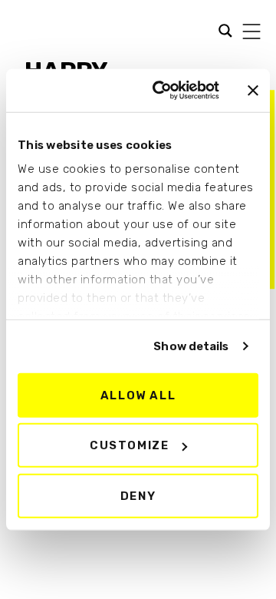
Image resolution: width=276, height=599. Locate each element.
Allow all (138, 395)
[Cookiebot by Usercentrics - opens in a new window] (161, 91)
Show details (190, 346)
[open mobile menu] (251, 31)
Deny (138, 495)
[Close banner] (253, 90)
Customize (129, 445)
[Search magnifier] (22, 32)
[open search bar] (221, 29)
